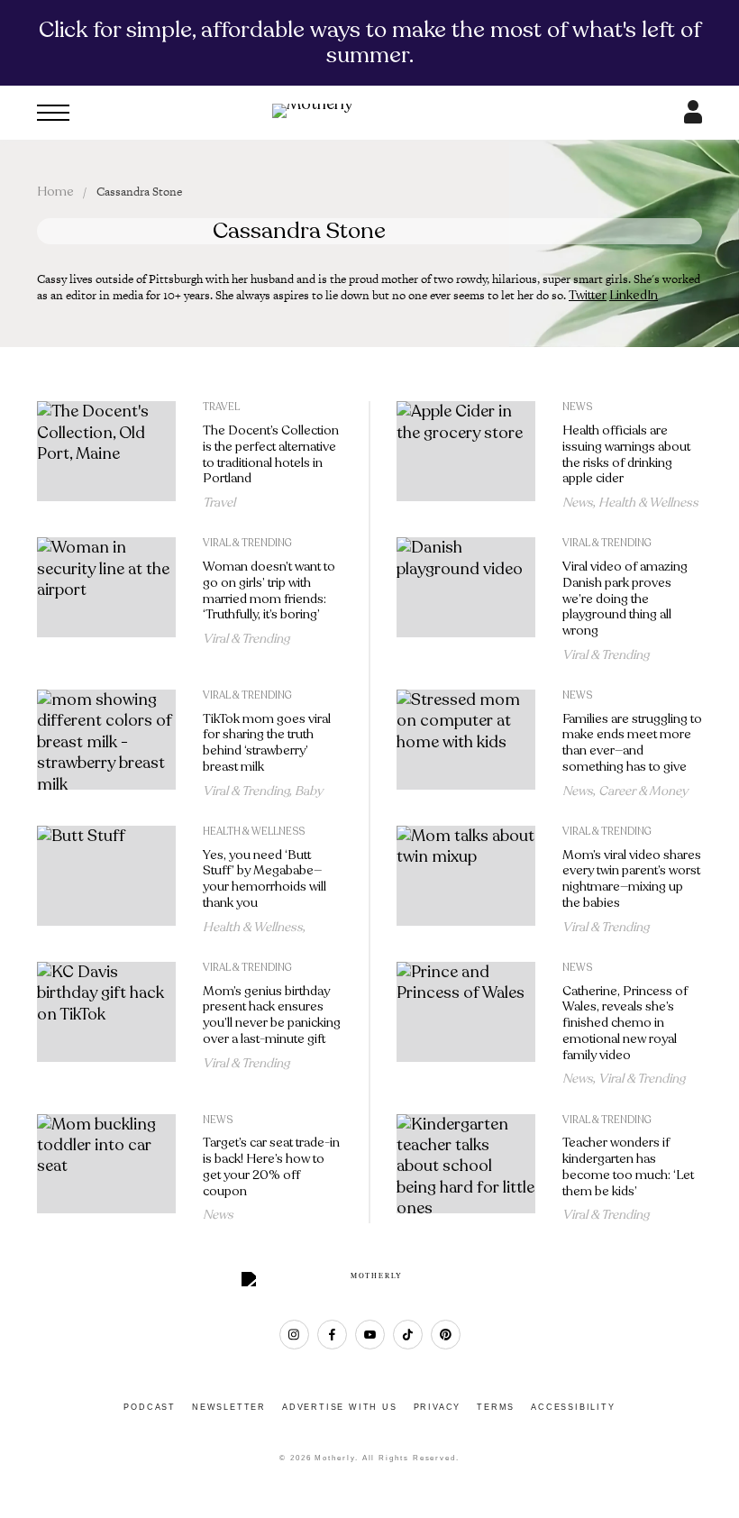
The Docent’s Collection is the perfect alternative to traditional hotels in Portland (271, 454)
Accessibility (573, 1407)
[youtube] (370, 1334)
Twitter (588, 295)
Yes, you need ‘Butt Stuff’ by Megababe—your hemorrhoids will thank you (264, 878)
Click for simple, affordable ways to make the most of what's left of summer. (370, 42)
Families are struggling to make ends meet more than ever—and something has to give (632, 742)
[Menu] (53, 113)
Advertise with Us (339, 1407)
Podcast (149, 1407)
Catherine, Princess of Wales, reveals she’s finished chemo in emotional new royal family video (625, 1023)
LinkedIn (633, 295)
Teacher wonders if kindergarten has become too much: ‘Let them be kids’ (628, 1166)
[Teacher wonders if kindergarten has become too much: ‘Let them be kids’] (466, 1168)
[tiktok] (408, 1334)
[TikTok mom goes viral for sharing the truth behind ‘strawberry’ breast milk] (106, 744)
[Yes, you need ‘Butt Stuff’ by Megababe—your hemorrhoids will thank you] (106, 880)
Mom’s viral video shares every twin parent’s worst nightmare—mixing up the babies (631, 878)
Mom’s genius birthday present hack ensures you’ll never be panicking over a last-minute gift (272, 1015)
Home (55, 191)
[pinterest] (446, 1334)
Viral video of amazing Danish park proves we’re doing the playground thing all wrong (625, 598)
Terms (496, 1407)
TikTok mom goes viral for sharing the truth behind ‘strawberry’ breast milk (267, 742)
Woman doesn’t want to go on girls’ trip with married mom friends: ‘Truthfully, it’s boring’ (269, 590)
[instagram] (294, 1334)
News (577, 407)
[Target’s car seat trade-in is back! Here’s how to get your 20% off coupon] (106, 1168)
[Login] (693, 118)
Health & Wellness (648, 502)
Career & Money (643, 791)
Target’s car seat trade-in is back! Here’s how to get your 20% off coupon (271, 1166)
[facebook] (332, 1334)
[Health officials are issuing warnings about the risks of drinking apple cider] (466, 455)
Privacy (437, 1407)
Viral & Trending (247, 543)
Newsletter (229, 1407)
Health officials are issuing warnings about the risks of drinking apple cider (626, 454)
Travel (221, 407)
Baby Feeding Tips (263, 798)
